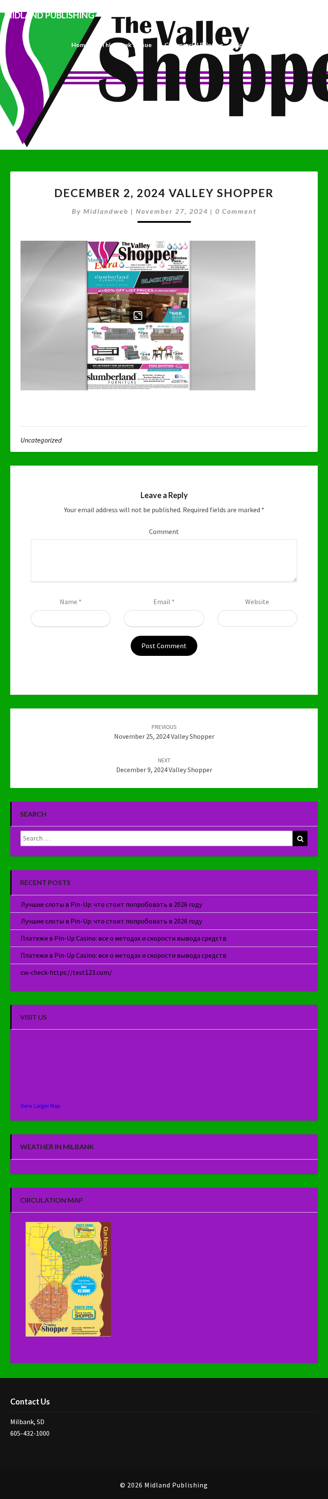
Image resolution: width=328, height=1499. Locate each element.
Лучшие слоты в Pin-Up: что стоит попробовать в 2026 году (111, 904)
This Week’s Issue (126, 44)
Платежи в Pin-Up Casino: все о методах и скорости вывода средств (123, 938)
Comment (164, 531)
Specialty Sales (257, 44)
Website (257, 601)
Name (71, 601)
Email (164, 601)
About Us (304, 44)
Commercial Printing (193, 44)
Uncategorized (41, 440)
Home (79, 44)
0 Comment (236, 211)
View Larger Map (40, 1105)
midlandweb (106, 211)
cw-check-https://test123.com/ (66, 972)
